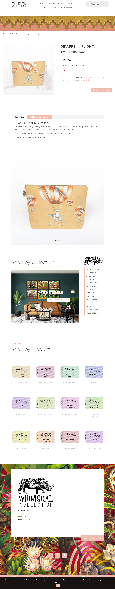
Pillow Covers (94, 448)
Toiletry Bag (90, 80)
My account (66, 7)
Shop (71, 4)
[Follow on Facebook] (50, 555)
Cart (45, 7)
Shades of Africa (92, 300)
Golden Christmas (92, 310)
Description (19, 117)
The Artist (62, 4)
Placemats (21, 448)
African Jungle (91, 276)
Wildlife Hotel (45, 292)
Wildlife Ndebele (92, 279)
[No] (112, 583)
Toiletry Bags (45, 383)
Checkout (54, 7)
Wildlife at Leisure (92, 269)
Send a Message (92, 538)
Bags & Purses (88, 77)
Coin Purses (94, 383)
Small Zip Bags (69, 383)
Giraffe (75, 80)
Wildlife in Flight (14, 34)
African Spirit (91, 289)
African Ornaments (93, 303)
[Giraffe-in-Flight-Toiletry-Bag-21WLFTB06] (28, 94)
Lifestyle (82, 80)
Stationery (21, 414)
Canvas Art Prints (45, 414)
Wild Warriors (91, 286)
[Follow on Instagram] (57, 555)
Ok (58, 586)
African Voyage (91, 293)
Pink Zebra (90, 296)
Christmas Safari (92, 313)
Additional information (40, 117)
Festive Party (91, 306)
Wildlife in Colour (92, 283)
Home (41, 4)
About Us (50, 4)
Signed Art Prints (69, 414)
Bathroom (68, 80)
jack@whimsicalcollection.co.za (28, 514)
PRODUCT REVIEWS (101, 90)
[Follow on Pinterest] (64, 555)
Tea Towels (69, 448)
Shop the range (57, 299)
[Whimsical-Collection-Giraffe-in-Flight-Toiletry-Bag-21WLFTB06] (57, 244)
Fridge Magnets (45, 448)
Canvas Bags (21, 383)
